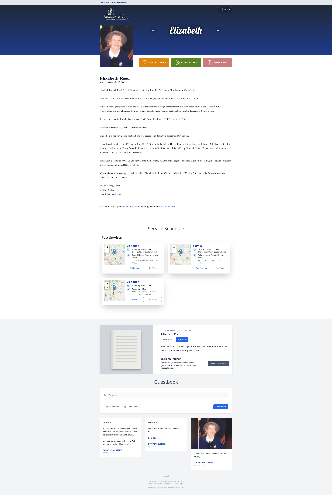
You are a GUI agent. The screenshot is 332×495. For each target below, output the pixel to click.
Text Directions (135, 268)
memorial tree (130, 206)
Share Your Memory (218, 363)
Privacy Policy (159, 483)
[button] (114, 251)
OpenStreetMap (169, 488)
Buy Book (182, 339)
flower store (169, 206)
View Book (167, 339)
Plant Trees (153, 268)
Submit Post (221, 406)
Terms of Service (173, 483)
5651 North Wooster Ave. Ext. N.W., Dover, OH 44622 (144, 292)
